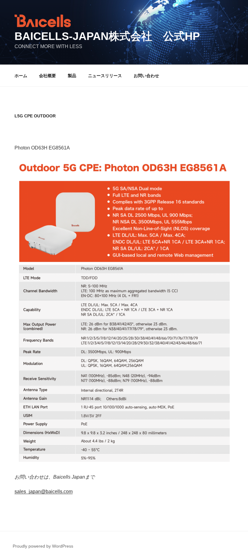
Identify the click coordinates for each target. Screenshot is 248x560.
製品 (72, 75)
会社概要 (47, 75)
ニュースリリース (105, 75)
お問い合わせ (146, 75)
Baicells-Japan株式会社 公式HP (107, 36)
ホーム (21, 75)
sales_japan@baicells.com (44, 491)
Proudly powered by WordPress (43, 546)
